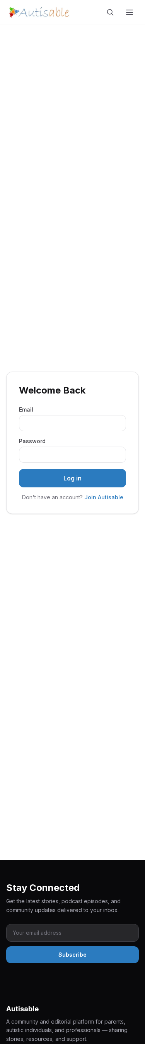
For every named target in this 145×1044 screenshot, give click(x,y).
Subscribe (72, 954)
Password (32, 441)
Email (26, 409)
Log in (72, 478)
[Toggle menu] (130, 12)
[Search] (111, 12)
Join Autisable (103, 497)
